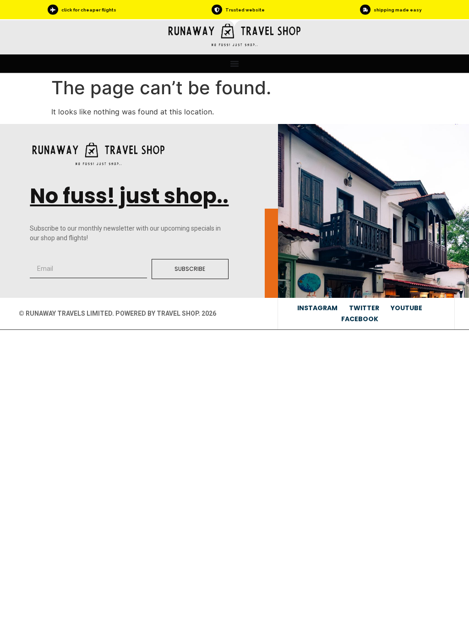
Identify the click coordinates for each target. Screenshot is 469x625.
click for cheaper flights (88, 9)
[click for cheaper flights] (53, 10)
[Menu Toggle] (234, 63)
